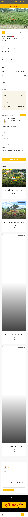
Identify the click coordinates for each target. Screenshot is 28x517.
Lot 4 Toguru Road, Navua (14, 446)
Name (3, 129)
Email (3, 141)
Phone (3, 135)
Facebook (15, 497)
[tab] (3, 32)
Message (3, 147)
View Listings (23, 115)
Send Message (8, 489)
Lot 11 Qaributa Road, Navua (14, 222)
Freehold (7, 36)
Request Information (14, 159)
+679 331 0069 (12, 120)
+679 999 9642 (19, 120)
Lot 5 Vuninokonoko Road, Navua (15, 334)
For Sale (3, 36)
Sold (11, 36)
